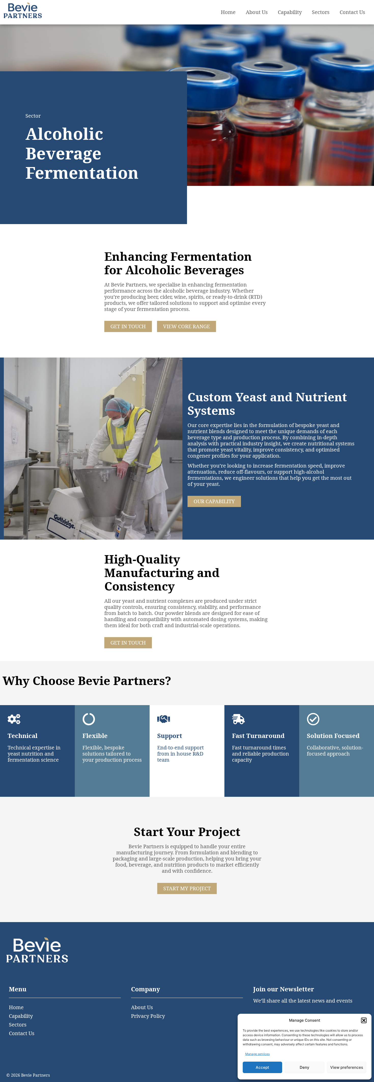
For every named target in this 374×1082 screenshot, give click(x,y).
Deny (304, 1067)
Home (228, 12)
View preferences (346, 1067)
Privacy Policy (148, 1015)
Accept (262, 1067)
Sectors (320, 12)
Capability (290, 12)
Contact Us (352, 12)
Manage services (257, 1054)
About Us (257, 12)
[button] (363, 1020)
